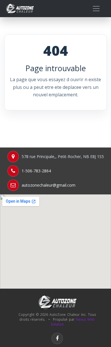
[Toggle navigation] (96, 8)
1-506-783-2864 (36, 171)
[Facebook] (57, 338)
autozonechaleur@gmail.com (48, 185)
